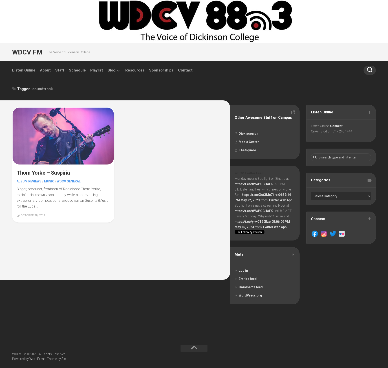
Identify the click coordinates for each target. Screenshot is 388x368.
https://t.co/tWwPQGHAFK (254, 184)
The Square (247, 150)
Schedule (77, 70)
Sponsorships (161, 70)
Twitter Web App (280, 200)
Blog (111, 70)
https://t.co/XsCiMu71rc (260, 195)
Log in (243, 270)
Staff (59, 70)
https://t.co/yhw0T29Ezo (253, 221)
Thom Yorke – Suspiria (43, 173)
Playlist (96, 70)
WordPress (37, 359)
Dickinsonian (248, 133)
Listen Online (23, 70)
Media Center (249, 142)
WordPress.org (250, 295)
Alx (64, 359)
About (45, 70)
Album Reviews (29, 181)
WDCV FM (27, 52)
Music (49, 181)
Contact (185, 70)
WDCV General (69, 181)
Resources (135, 70)
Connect (336, 126)
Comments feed (251, 287)
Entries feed (248, 279)
